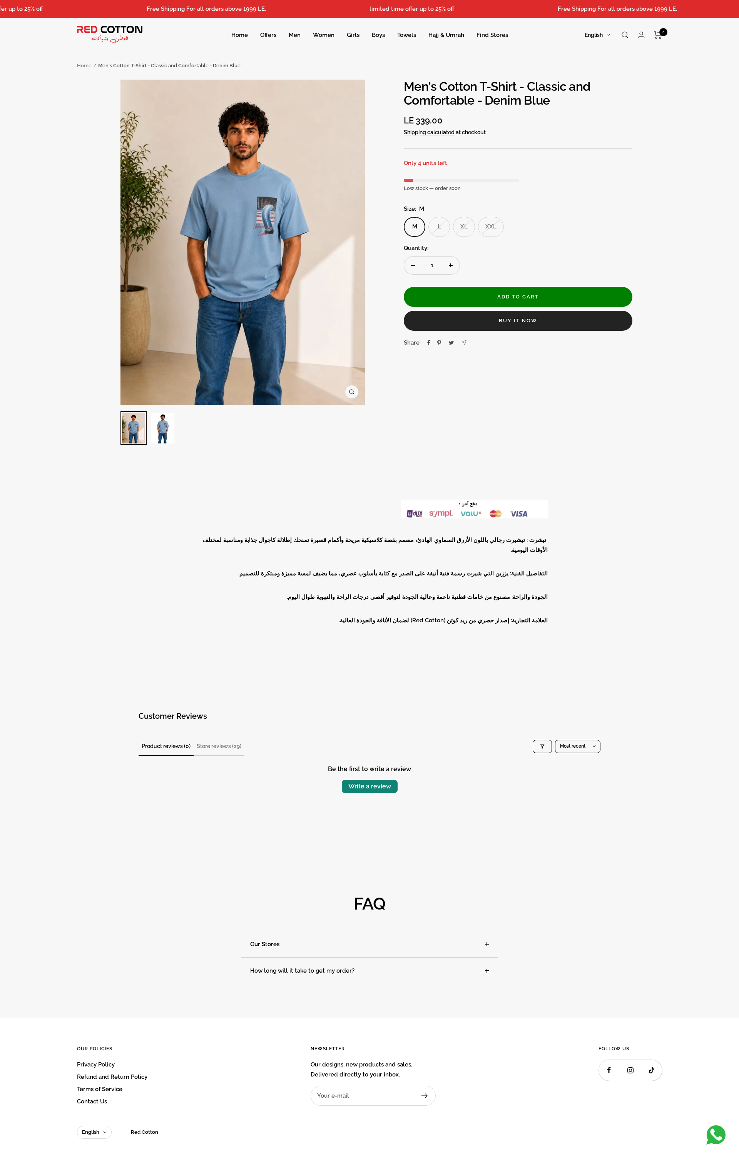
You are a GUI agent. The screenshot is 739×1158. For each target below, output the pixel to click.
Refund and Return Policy (112, 1076)
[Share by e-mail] (463, 342)
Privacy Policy (96, 1064)
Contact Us (92, 1101)
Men (295, 35)
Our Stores (264, 944)
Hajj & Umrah (446, 35)
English (594, 35)
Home (239, 35)
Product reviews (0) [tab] (166, 746)
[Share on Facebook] (428, 342)
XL (464, 226)
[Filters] (542, 746)
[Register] (424, 1095)
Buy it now (518, 320)
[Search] (625, 35)
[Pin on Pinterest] (439, 342)
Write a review (369, 786)
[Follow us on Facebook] (609, 1070)
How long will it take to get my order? (302, 970)
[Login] (641, 35)
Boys (378, 35)
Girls (353, 35)
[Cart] (658, 35)
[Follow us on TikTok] (651, 1070)
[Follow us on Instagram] (630, 1070)
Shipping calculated (429, 132)
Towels (406, 35)
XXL (491, 226)
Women (323, 35)
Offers (268, 35)
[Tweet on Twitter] (451, 342)
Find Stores (492, 35)
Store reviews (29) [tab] (219, 746)
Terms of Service (99, 1089)
